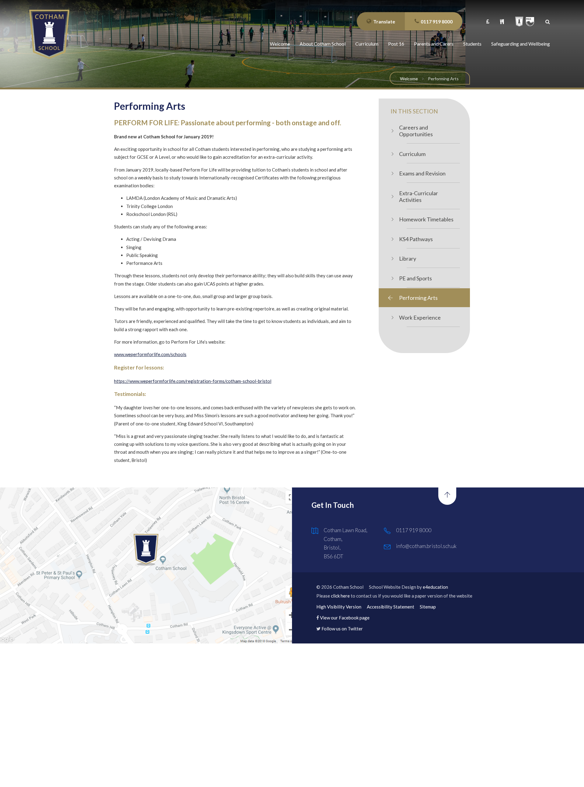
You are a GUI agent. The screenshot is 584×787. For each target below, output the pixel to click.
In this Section (414, 111)
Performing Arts (444, 78)
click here (340, 595)
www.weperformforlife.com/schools (150, 354)
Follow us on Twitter (342, 628)
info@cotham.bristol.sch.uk (426, 546)
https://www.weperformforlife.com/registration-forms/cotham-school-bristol (192, 381)
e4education (435, 587)
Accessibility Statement (390, 606)
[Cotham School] (49, 34)
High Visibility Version (338, 606)
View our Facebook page (345, 617)
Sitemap (428, 606)
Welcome (409, 78)
